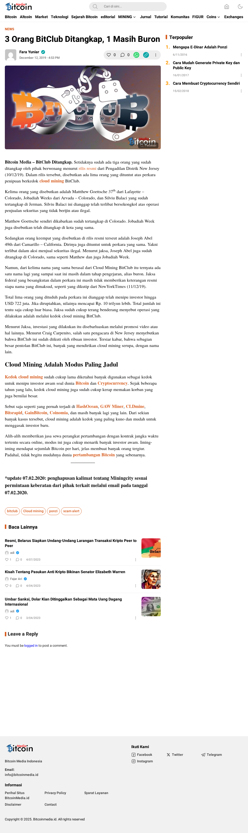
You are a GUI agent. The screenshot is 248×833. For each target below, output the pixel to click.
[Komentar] (122, 55)
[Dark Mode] (240, 6)
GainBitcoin (36, 412)
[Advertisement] (124, 693)
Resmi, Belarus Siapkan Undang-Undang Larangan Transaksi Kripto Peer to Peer (71, 543)
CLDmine (135, 406)
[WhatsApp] (136, 55)
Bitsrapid (13, 412)
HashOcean (87, 406)
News (9, 29)
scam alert (71, 511)
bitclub (12, 511)
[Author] (10, 54)
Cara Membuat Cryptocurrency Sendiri (206, 83)
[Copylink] (146, 55)
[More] (156, 55)
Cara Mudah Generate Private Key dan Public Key (206, 65)
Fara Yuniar (29, 52)
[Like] (109, 55)
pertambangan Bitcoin (94, 454)
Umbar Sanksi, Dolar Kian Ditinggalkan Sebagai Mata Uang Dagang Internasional (63, 602)
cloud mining (51, 181)
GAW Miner (112, 406)
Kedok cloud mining (24, 377)
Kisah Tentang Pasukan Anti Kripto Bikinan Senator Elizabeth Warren (65, 572)
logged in (31, 645)
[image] (151, 548)
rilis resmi (87, 168)
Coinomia (59, 412)
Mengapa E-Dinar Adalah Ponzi (200, 47)
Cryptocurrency (113, 383)
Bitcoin (82, 383)
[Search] (95, 6)
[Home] (227, 6)
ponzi (53, 511)
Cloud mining (33, 511)
